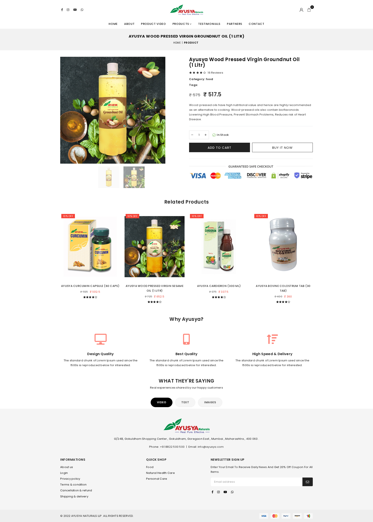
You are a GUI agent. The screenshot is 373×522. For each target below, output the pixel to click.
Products (181, 24)
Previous (56, 257)
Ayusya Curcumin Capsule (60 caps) (90, 286)
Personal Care (156, 479)
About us (66, 467)
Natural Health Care (160, 473)
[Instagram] (68, 9)
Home (113, 24)
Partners (234, 24)
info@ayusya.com (211, 447)
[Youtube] (75, 9)
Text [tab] (185, 402)
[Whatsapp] (82, 9)
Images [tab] (210, 402)
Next (317, 257)
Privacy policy (70, 479)
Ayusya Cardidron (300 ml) (219, 286)
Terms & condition (73, 484)
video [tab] (161, 402)
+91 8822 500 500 (172, 447)
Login (64, 473)
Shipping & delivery (74, 496)
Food (149, 467)
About (129, 24)
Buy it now (282, 147)
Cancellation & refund (76, 490)
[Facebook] (62, 9)
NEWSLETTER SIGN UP (228, 460)
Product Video (153, 24)
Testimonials (209, 24)
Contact (256, 24)
